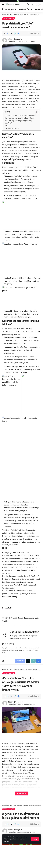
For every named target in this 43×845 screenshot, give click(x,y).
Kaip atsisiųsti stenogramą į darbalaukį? (20, 118)
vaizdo (36, 618)
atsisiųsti (16, 618)
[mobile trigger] (4, 4)
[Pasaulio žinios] (13, 4)
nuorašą (31, 618)
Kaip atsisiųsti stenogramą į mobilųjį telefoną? (18, 122)
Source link (6, 608)
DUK (6, 126)
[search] (27, 4)
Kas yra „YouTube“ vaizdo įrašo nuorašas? (20, 115)
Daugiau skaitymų (13, 128)
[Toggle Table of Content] (35, 112)
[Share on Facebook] (7, 33)
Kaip (25, 618)
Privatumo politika (9, 839)
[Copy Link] (15, 33)
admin (10, 39)
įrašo (22, 618)
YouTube (5, 621)
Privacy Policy (18, 650)
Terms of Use (24, 648)
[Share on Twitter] (11, 33)
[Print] (18, 33)
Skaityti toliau (21, 793)
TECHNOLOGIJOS (8, 18)
